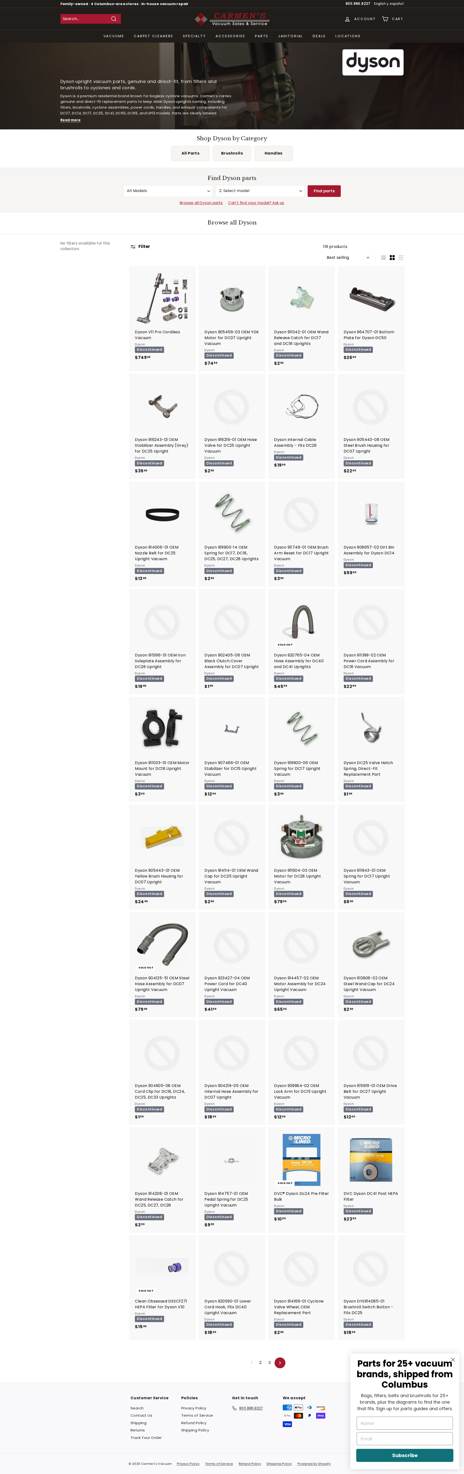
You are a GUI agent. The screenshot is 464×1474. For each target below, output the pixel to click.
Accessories (230, 36)
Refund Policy (193, 1422)
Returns (137, 1430)
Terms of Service (197, 1415)
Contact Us (141, 1415)
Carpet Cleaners (153, 36)
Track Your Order (146, 1437)
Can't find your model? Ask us (256, 202)
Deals (319, 36)
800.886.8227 (358, 3)
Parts (261, 36)
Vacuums (113, 36)
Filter (143, 246)
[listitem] (190, 153)
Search (137, 1408)
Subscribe (405, 1455)
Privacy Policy (193, 1408)
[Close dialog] (453, 1359)
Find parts (324, 191)
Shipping (138, 1422)
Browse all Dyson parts (201, 202)
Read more (70, 120)
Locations (348, 36)
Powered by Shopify (314, 1463)
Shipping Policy (195, 1430)
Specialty (194, 36)
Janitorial (290, 36)
